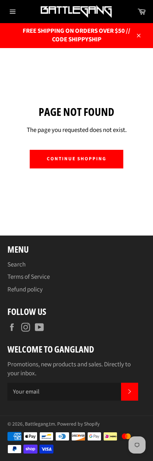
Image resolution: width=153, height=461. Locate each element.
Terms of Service (28, 276)
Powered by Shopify (78, 423)
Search (16, 264)
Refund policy (25, 289)
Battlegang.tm (40, 423)
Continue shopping (76, 158)
